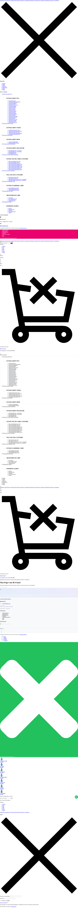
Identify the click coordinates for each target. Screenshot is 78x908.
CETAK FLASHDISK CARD (9, 181)
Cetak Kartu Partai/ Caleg (13, 104)
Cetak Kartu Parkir (12, 110)
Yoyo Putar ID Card (12, 199)
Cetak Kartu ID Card (12, 121)
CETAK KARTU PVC (8, 94)
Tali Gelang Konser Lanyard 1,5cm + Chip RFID (17, 179)
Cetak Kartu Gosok (12, 211)
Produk (3, 84)
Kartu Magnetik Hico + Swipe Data (15, 150)
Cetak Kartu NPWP (12, 103)
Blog (3, 236)
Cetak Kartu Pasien (12, 100)
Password (2, 898)
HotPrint (10, 208)
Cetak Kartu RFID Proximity (14, 142)
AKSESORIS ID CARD (8, 191)
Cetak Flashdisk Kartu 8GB (14, 189)
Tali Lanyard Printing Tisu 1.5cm (14, 161)
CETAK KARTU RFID (8, 135)
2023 (3, 250)
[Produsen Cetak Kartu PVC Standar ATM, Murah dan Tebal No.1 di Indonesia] (29, 0)
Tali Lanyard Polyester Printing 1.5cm (15, 164)
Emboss (10, 212)
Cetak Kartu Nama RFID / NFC (14, 134)
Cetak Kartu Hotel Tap (13, 117)
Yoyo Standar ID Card (13, 198)
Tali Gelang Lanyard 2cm (13, 178)
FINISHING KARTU (8, 201)
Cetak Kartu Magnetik (13, 114)
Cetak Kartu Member (12, 369)
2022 (3, 247)
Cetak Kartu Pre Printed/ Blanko (14, 101)
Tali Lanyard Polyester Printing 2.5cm (15, 166)
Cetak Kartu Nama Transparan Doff (15, 131)
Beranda (3, 83)
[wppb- (3, 252)
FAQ (3, 235)
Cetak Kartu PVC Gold (13, 119)
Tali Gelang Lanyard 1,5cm (14, 177)
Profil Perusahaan (5, 230)
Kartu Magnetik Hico (12, 152)
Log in (8, 900)
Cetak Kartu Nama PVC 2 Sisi (14, 132)
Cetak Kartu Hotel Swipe (13, 116)
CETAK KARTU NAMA (8, 123)
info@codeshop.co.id (4, 225)
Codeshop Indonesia (22, 228)
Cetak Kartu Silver (12, 118)
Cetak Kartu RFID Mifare (13, 141)
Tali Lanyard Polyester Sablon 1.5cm (15, 167)
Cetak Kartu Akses (12, 115)
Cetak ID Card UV (12, 108)
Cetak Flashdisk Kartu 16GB (14, 190)
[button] (39, 263)
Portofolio (4, 233)
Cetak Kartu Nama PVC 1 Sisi (14, 130)
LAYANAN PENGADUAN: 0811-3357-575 (8, 238)
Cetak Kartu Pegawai (12, 113)
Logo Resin (11, 197)
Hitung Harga (4, 87)
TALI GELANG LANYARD (9, 170)
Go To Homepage (3, 587)
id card (3, 251)
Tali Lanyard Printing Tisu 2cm (14, 162)
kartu (3, 249)
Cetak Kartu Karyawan (13, 122)
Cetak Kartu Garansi (12, 105)
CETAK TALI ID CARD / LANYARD (11, 154)
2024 (3, 248)
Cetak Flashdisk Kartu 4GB (14, 188)
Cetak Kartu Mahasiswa (13, 102)
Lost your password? (4, 902)
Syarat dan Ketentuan (6, 234)
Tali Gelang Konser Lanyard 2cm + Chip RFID (17, 180)
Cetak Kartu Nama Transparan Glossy (15, 133)
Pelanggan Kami (5, 232)
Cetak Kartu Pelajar (12, 112)
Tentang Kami (4, 231)
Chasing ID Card (12, 200)
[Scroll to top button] (75, 905)
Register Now (13, 906)
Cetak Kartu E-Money (13, 120)
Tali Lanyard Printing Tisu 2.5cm (14, 163)
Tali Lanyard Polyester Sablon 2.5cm (15, 169)
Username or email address (5, 896)
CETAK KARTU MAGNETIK (9, 406)
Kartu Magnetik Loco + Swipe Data (15, 151)
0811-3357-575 (3, 601)
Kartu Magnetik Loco (12, 153)
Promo (3, 88)
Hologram (10, 210)
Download (4, 86)
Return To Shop (3, 348)
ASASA (3, 246)
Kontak (3, 89)
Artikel (3, 85)
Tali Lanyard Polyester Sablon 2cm (15, 168)
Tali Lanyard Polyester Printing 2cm (15, 165)
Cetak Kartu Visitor (12, 109)
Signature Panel (11, 209)
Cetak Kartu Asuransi (12, 111)
